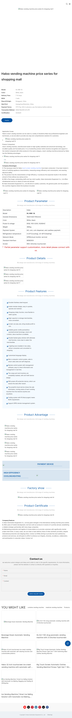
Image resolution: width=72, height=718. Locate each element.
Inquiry (7, 120)
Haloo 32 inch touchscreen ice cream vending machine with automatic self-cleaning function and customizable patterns (16, 666)
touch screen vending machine (31, 168)
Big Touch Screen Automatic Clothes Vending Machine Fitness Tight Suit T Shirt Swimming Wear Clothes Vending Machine (53, 666)
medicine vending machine (54, 607)
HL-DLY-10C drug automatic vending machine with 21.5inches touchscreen (51, 636)
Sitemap (49, 714)
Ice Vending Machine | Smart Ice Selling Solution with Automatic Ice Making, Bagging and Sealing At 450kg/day (17, 695)
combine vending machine (36, 607)
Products (67, 607)
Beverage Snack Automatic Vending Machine (15, 636)
